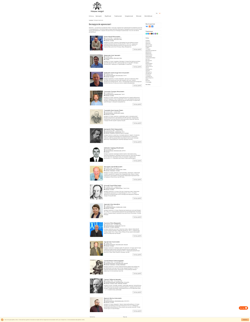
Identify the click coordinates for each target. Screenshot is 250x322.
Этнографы (148, 82)
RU (156, 13)
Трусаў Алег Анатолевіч (112, 242)
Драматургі (148, 52)
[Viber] (155, 33)
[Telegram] (153, 33)
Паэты (147, 67)
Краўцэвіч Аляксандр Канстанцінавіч (116, 73)
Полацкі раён (118, 225)
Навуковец (116, 227)
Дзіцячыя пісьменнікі (151, 50)
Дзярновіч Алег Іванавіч (112, 55)
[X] (152, 33)
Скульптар (117, 133)
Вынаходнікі (149, 46)
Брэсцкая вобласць (109, 94)
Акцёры (148, 40)
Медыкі (147, 62)
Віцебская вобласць (109, 131)
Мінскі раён (116, 39)
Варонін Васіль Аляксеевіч (113, 298)
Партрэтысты (149, 66)
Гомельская (118, 16)
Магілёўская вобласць (110, 244)
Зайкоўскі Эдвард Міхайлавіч (114, 148)
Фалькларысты (149, 77)
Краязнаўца (122, 264)
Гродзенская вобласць (110, 75)
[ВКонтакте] (148, 33)
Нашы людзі (97, 11)
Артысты (148, 42)
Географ (112, 283)
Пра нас (125, 317)
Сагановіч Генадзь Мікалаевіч (114, 91)
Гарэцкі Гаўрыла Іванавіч (112, 279)
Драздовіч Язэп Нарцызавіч (113, 129)
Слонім (124, 207)
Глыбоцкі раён (118, 131)
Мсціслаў (126, 244)
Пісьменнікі (148, 73)
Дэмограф (120, 283)
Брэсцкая (98, 16)
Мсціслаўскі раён (119, 244)
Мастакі (148, 59)
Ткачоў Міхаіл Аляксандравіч (114, 261)
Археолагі (107, 114)
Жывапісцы (148, 53)
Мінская (138, 16)
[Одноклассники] (150, 33)
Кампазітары (149, 55)
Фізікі (147, 79)
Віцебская (108, 16)
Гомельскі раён (119, 169)
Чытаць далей (137, 49)
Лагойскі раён (117, 113)
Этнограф (126, 133)
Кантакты (92, 317)
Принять (245, 319)
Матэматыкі (149, 60)
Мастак (122, 133)
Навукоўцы (148, 65)
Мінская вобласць (109, 39)
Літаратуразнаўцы (150, 57)
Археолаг (107, 40)
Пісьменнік (112, 133)
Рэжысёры (148, 75)
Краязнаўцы (149, 56)
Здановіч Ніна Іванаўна (112, 204)
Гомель (124, 169)
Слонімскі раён (119, 207)
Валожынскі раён (117, 150)
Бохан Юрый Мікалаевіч (112, 36)
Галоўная (91, 20)
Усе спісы (148, 84)
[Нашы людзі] (97, 9)
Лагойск (122, 113)
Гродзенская (129, 16)
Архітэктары (149, 44)
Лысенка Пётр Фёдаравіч (112, 223)
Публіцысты (149, 72)
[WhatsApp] (157, 33)
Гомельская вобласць (110, 169)
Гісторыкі (112, 114)
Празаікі (148, 70)
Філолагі (148, 80)
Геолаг (115, 283)
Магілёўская (148, 16)
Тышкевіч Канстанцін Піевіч (113, 110)
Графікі (147, 47)
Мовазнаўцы (149, 63)
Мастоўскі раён (119, 75)
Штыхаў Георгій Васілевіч (112, 185)
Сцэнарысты (149, 76)
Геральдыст (112, 170)
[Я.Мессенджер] (146, 33)
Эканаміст (125, 283)
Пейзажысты (149, 69)
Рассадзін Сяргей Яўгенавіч (113, 167)
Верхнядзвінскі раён (119, 301)
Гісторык (112, 40)
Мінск (120, 39)
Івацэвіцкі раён (117, 94)
